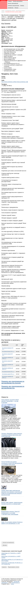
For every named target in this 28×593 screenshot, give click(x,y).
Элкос (12, 584)
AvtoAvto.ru (3, 1)
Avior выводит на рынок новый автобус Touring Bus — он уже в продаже (10, 401)
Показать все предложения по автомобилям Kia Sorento (12, 382)
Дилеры (5, 545)
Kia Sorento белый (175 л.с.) (8, 351)
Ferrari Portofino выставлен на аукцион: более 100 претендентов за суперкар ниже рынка (11, 463)
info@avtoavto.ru (16, 582)
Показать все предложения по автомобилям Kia (12, 387)
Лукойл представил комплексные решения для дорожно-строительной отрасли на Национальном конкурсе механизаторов (11, 492)
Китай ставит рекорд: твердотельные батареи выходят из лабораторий (11, 503)
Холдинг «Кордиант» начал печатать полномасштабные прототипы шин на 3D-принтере (11, 435)
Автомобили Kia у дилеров (10, 10)
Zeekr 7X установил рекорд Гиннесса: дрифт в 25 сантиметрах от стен (12, 522)
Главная (2, 10)
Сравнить (4, 567)
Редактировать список (13, 567)
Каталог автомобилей (8, 542)
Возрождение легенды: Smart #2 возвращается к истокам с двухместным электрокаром (10, 513)
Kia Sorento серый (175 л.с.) (8, 374)
